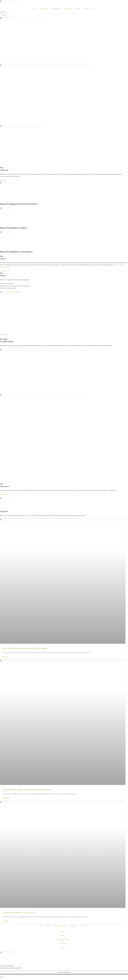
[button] (3, 180)
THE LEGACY (67, 9)
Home (35, 9)
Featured (85, 9)
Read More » (6, 657)
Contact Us (84, 926)
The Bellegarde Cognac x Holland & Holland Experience (27, 790)
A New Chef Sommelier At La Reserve (19, 912)
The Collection (44, 9)
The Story (77, 9)
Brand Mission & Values (60, 926)
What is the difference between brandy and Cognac (25, 648)
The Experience (56, 9)
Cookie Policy (74, 926)
